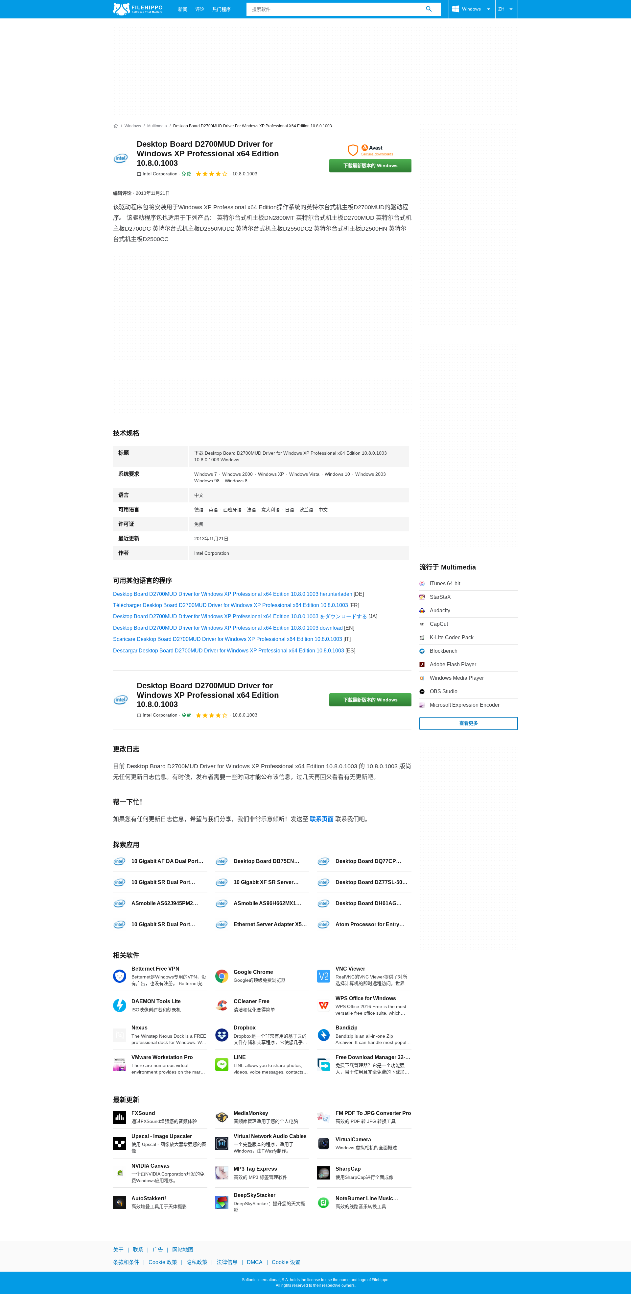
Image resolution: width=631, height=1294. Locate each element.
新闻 (182, 9)
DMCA (255, 1262)
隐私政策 (196, 1262)
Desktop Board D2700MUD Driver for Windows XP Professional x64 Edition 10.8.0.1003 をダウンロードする (240, 616)
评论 (199, 9)
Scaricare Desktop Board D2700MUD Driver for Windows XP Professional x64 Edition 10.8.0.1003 (227, 639)
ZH (501, 9)
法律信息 (227, 1262)
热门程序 (221, 9)
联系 (138, 1250)
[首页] (115, 126)
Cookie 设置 (286, 1262)
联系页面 (322, 819)
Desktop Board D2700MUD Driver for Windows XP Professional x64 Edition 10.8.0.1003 (208, 153)
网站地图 (182, 1250)
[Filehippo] (137, 9)
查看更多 (468, 723)
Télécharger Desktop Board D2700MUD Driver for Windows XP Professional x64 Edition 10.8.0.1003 (230, 605)
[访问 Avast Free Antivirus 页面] (370, 150)
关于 (118, 1250)
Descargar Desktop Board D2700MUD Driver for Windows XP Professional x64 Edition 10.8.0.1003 (228, 650)
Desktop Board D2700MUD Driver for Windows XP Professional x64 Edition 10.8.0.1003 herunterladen (232, 594)
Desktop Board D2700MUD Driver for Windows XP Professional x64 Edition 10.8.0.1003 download (228, 628)
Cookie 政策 (163, 1262)
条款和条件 (126, 1262)
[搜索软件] (428, 9)
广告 (157, 1250)
